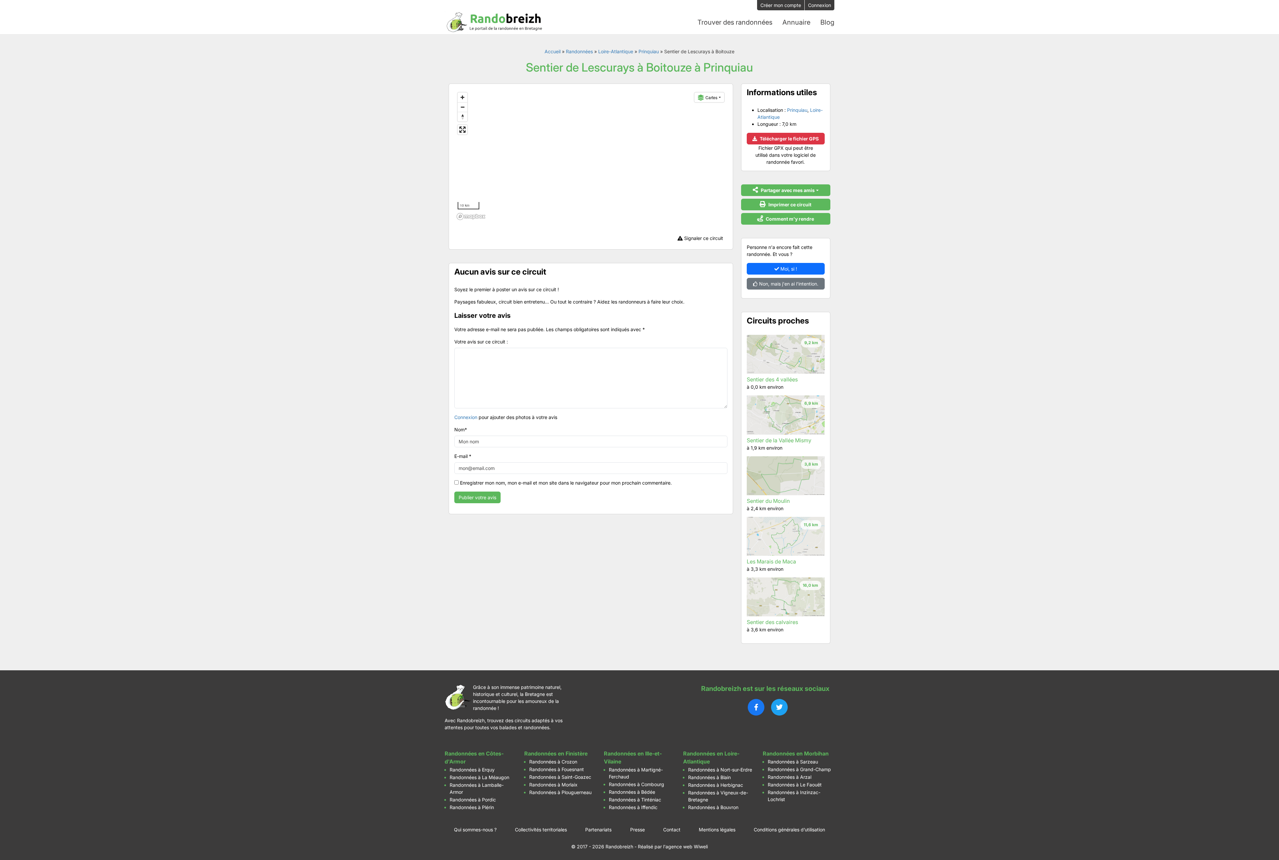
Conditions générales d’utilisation (789, 829)
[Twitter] (779, 707)
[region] (590, 155)
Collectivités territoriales (541, 829)
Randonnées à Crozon (553, 761)
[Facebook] (756, 707)
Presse (637, 829)
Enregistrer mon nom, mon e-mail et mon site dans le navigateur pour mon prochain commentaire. (566, 483)
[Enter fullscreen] (462, 129)
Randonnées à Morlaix (553, 784)
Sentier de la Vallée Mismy (779, 440)
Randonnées (579, 51)
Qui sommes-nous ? (475, 829)
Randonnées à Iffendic (633, 807)
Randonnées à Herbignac (715, 785)
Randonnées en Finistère (556, 753)
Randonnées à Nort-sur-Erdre (720, 769)
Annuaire (796, 22)
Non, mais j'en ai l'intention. (788, 284)
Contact (671, 829)
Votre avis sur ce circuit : (481, 341)
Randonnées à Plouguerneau (560, 792)
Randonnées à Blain (709, 777)
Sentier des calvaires (772, 622)
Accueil (553, 51)
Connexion (819, 5)
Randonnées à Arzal (789, 777)
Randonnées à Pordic (473, 799)
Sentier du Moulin (768, 501)
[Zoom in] (462, 97)
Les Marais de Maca (771, 561)
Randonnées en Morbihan (796, 753)
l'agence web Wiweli (685, 846)
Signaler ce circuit (703, 238)
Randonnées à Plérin (472, 807)
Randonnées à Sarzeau (793, 761)
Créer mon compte (780, 5)
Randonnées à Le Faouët (795, 784)
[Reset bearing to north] (462, 116)
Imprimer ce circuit (789, 204)
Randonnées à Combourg (636, 784)
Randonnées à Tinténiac (635, 799)
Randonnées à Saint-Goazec (560, 777)
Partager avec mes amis (787, 190)
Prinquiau (649, 51)
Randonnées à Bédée (632, 792)
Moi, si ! (788, 269)
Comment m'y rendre (789, 219)
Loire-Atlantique (615, 51)
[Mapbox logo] (471, 216)
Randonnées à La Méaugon (479, 777)
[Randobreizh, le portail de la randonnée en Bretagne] (495, 22)
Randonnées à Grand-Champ (799, 769)
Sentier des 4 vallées (772, 379)
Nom (460, 429)
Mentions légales (717, 829)
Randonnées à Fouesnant (556, 769)
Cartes (711, 97)
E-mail (462, 456)
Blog (827, 22)
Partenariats (598, 829)
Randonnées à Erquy (472, 769)
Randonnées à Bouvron (713, 807)
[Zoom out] (462, 107)
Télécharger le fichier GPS (789, 138)
